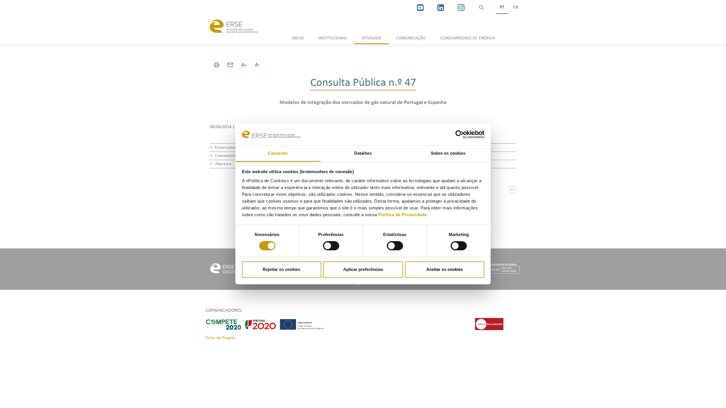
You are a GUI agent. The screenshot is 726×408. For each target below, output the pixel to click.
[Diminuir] (257, 65)
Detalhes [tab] (363, 153)
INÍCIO (298, 38)
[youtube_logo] (420, 7)
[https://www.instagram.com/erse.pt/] (461, 7)
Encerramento (228, 147)
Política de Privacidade (402, 214)
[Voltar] (512, 189)
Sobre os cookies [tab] (448, 153)
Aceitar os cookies (444, 269)
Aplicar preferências (363, 269)
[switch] (331, 245)
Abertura (223, 164)
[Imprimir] (216, 65)
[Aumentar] (244, 65)
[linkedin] (440, 7)
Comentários (227, 156)
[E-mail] (230, 65)
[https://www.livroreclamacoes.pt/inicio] (489, 324)
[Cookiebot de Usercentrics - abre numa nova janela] (459, 134)
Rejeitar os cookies (281, 269)
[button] (481, 7)
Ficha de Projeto (220, 338)
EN (515, 7)
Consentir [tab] (278, 153)
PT (502, 7)
